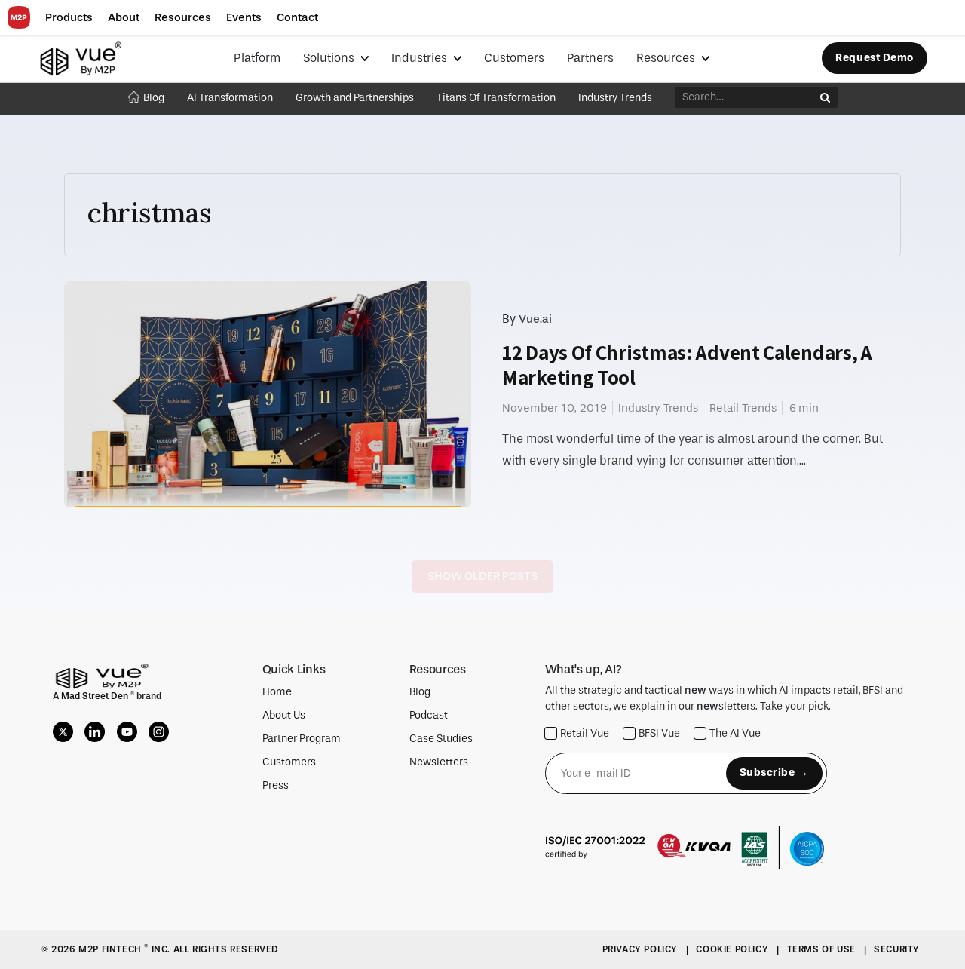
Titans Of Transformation (496, 97)
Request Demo (874, 57)
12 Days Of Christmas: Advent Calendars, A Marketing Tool (687, 365)
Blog (153, 97)
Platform (257, 58)
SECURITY (897, 949)
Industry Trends (615, 97)
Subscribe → (774, 772)
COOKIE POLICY (733, 949)
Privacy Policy (641, 949)
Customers (514, 58)
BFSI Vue (659, 733)
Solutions (330, 58)
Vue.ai (535, 319)
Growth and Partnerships (355, 97)
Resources (667, 58)
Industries (420, 58)
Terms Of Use (823, 949)
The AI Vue (735, 733)
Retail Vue (584, 733)
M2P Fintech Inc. (125, 949)
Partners (590, 58)
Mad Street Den (95, 696)
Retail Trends (743, 408)
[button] (69, 17)
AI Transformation (230, 97)
